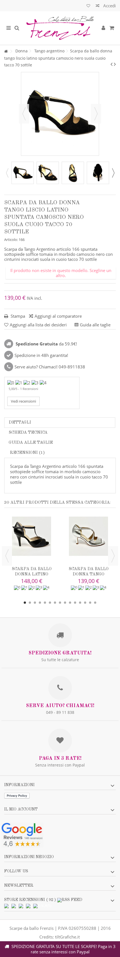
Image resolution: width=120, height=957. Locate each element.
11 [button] (75, 602)
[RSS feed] (69, 900)
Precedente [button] (24, 114)
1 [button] (25, 602)
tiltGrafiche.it (67, 937)
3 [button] (35, 602)
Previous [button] (7, 173)
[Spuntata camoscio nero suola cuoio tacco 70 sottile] (22, 173)
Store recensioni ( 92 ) (30, 900)
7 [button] (55, 602)
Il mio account (21, 809)
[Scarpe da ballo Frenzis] (60, 28)
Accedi (109, 5)
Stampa (17, 316)
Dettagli (20, 423)
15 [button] (95, 602)
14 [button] (90, 602)
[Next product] (115, 64)
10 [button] (70, 602)
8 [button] (60, 602)
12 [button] (80, 602)
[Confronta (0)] (97, 6)
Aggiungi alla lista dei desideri (38, 324)
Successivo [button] (96, 114)
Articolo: (11, 239)
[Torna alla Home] (6, 51)
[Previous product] (111, 64)
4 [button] (40, 602)
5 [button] (45, 602)
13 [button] (85, 602)
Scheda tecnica (28, 433)
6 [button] (50, 602)
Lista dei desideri (88, 6)
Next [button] (113, 173)
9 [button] (65, 602)
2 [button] (30, 602)
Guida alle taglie (31, 443)
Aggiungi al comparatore (58, 316)
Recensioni (27, 453)
